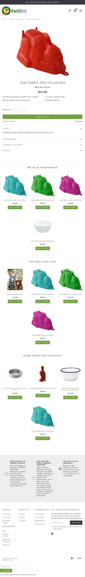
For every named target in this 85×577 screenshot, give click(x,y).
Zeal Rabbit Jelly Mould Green (42, 200)
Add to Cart (42, 117)
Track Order (7, 517)
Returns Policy (40, 521)
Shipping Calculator (12, 145)
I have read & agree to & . (67, 528)
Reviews (6, 150)
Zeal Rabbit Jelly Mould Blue (15, 200)
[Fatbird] (15, 11)
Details (6, 128)
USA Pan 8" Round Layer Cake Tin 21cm (15, 389)
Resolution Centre (6, 522)
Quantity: (6, 109)
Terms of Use (39, 514)
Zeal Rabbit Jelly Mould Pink (70, 200)
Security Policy (40, 524)
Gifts (4, 531)
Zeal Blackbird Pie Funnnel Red (43, 388)
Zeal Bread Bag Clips (15, 294)
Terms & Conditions (74, 526)
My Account (7, 514)
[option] (42, 51)
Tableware (6, 545)
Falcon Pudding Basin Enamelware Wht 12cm (70, 389)
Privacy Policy (39, 517)
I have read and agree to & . (19, 574)
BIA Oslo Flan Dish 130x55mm (42, 241)
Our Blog (22, 517)
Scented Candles (5, 535)
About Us (22, 514)
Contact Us (22, 521)
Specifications (10, 139)
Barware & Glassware (6, 540)
